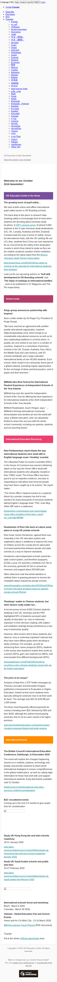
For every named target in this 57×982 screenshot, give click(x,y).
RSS (8, 17)
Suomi (14, 55)
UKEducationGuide (29, 938)
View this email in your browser (17, 160)
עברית (13, 118)
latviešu (14, 123)
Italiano (14, 77)
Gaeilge (14, 70)
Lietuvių (14, 121)
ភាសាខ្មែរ (15, 83)
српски (14, 131)
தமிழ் (13, 133)
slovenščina (16, 128)
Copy (43, 2)
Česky (14, 45)
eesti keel (15, 50)
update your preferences (23, 963)
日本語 (14, 80)
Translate (9, 19)
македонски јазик (19, 88)
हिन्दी (13, 65)
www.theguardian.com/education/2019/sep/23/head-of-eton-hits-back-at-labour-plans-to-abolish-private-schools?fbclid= (28, 588)
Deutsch (14, 60)
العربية (14, 24)
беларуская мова (19, 29)
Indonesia (15, 72)
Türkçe (14, 139)
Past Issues (10, 14)
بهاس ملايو (16, 91)
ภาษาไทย (15, 136)
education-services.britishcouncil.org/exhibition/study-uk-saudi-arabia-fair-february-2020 (26, 876)
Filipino (14, 142)
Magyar (14, 67)
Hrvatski (15, 42)
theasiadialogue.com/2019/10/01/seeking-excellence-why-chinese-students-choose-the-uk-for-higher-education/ (28, 665)
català (13, 34)
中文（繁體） (17, 40)
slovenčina (15, 126)
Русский (15, 108)
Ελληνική (15, 62)
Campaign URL (7, 2)
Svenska (14, 116)
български (16, 32)
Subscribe (10, 12)
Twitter (12, 7)
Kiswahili (15, 113)
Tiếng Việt (15, 147)
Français (14, 57)
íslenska (14, 75)
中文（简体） (17, 37)
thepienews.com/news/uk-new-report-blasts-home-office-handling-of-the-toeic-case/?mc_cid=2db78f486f (25, 514)
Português (15, 101)
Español (14, 111)
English (14, 22)
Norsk (13, 96)
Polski (13, 98)
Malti (13, 94)
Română (14, 106)
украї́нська (16, 144)
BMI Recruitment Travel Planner (19, 925)
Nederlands (16, 52)
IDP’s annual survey (26, 225)
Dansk (14, 47)
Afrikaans (15, 27)
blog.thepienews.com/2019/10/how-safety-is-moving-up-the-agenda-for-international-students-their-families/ (28, 266)
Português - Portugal (20, 103)
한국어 (14, 86)
